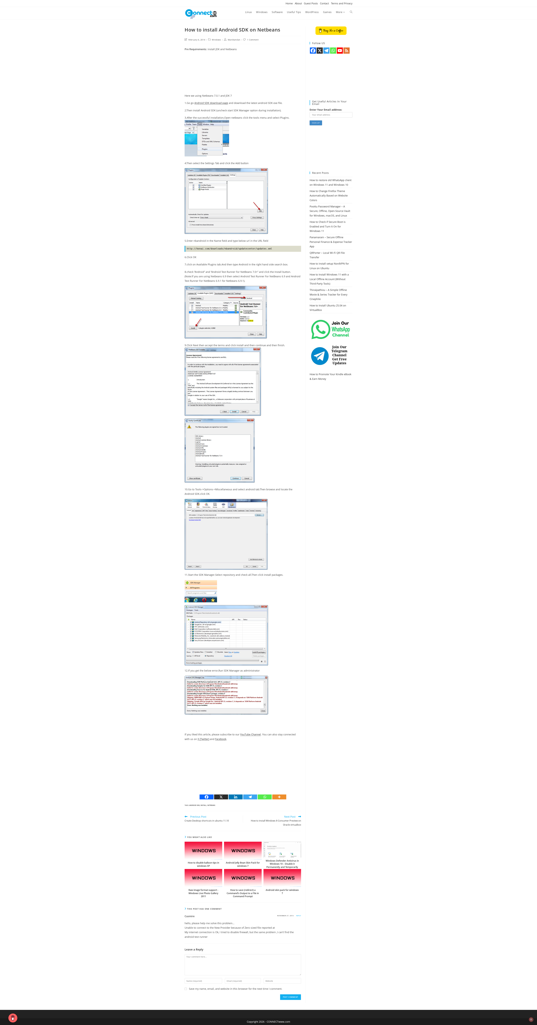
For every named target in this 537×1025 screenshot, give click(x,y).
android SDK (194, 805)
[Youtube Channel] (340, 50)
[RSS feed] (346, 50)
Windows (216, 39)
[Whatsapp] (265, 796)
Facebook (220, 739)
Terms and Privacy (341, 3)
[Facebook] (207, 796)
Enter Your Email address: (326, 109)
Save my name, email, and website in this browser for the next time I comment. (235, 988)
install (204, 805)
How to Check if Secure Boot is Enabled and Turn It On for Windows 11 (328, 226)
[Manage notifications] (531, 1019)
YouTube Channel (250, 734)
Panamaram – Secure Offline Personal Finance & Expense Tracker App (331, 242)
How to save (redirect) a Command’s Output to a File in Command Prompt (243, 893)
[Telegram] (250, 796)
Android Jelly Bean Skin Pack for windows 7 (243, 864)
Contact (324, 3)
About (298, 3)
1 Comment (253, 39)
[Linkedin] (236, 796)
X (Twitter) (203, 739)
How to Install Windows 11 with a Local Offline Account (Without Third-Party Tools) (329, 279)
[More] (279, 796)
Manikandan (234, 39)
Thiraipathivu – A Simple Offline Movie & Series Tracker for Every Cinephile (328, 294)
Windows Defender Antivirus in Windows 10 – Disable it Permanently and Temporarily (282, 864)
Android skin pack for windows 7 (282, 891)
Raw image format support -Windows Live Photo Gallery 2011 (203, 893)
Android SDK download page (211, 103)
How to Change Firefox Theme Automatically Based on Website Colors (329, 195)
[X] (221, 796)
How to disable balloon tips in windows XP (203, 864)
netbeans (211, 805)
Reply (298, 916)
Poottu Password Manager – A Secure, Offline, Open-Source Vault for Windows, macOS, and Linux (330, 211)
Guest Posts (311, 3)
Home (289, 3)
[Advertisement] (243, 73)
